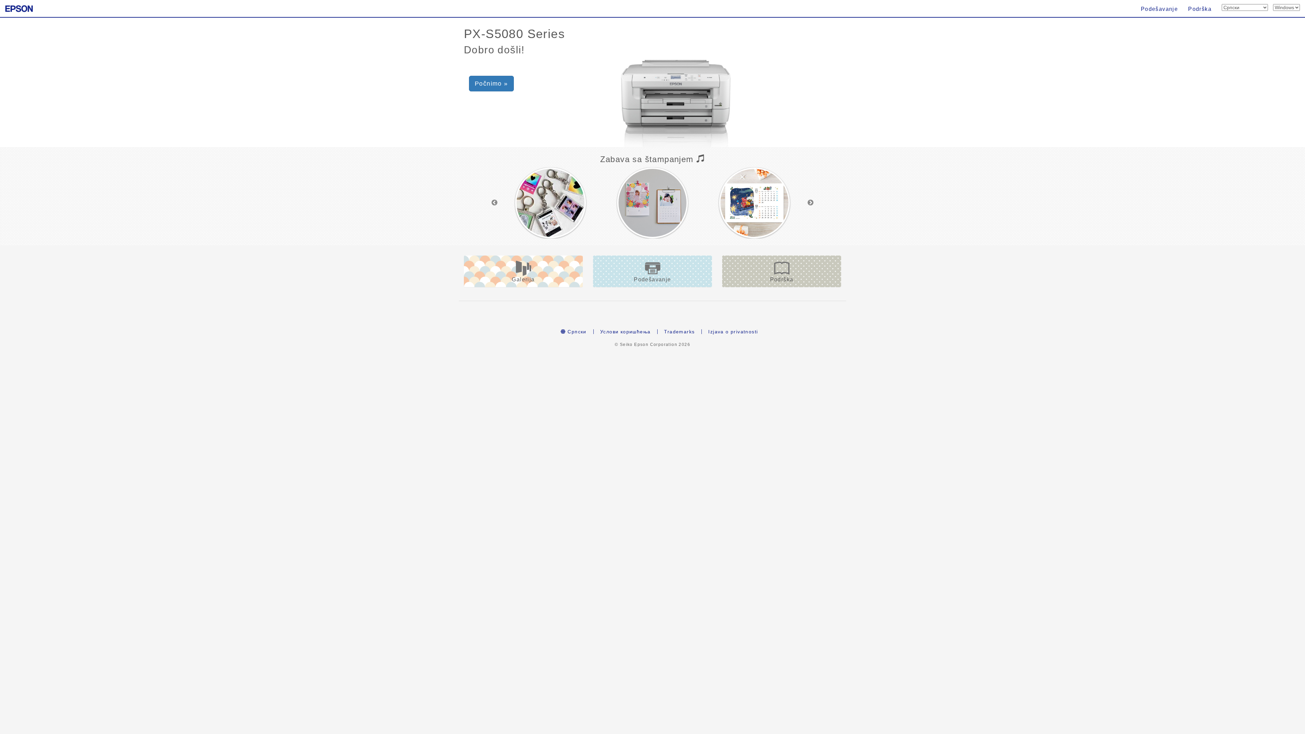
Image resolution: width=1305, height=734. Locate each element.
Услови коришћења (625, 331)
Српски (576, 331)
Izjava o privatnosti (733, 331)
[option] (551, 203)
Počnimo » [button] (491, 83)
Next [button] (810, 202)
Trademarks (679, 331)
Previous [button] (494, 202)
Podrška (1200, 9)
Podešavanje (1159, 9)
